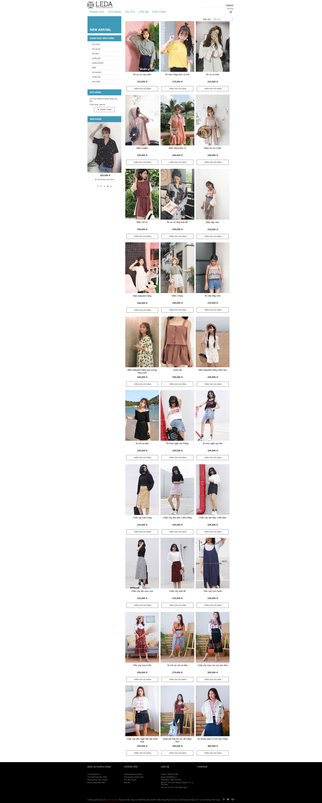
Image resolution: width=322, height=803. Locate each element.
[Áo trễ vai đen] (142, 415)
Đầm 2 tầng (177, 296)
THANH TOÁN (105, 110)
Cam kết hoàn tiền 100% (97, 777)
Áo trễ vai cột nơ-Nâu (177, 665)
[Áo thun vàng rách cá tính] (177, 46)
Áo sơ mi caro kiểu (142, 74)
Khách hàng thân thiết (96, 782)
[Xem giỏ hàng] (231, 12)
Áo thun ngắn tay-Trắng (177, 443)
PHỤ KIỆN (96, 82)
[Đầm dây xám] (213, 194)
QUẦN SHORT (98, 63)
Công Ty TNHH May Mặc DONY (143, 800)
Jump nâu (177, 370)
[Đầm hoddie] (142, 119)
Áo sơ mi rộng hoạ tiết (177, 222)
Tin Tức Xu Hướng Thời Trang (208, 800)
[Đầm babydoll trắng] (142, 267)
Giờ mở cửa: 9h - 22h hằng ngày (174, 787)
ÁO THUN (96, 44)
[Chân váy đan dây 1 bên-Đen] (213, 489)
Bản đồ (127, 782)
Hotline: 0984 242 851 (169, 774)
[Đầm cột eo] (142, 194)
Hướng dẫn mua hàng (133, 774)
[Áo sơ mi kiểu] (213, 46)
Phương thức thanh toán (134, 777)
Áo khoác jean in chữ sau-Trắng (213, 739)
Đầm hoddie (142, 148)
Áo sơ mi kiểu (212, 74)
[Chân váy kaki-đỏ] (177, 563)
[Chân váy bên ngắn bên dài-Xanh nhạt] (142, 710)
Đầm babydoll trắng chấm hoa (213, 370)
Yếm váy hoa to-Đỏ (142, 665)
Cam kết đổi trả (93, 774)
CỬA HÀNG (114, 11)
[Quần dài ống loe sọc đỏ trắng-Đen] (177, 710)
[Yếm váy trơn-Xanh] (213, 563)
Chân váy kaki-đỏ (177, 591)
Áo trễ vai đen (142, 443)
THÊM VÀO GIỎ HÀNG (142, 89)
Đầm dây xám (212, 222)
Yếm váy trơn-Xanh (212, 591)
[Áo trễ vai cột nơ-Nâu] (177, 637)
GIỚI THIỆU (159, 11)
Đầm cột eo (142, 222)
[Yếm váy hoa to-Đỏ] (142, 637)
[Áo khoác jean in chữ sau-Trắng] (213, 710)
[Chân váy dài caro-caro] (142, 563)
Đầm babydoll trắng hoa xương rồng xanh (142, 371)
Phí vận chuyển (130, 780)
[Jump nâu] (177, 341)
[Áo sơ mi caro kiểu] (142, 46)
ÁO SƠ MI (96, 49)
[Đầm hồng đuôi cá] (177, 119)
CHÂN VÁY (96, 77)
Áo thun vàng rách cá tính (177, 74)
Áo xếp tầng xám (212, 296)
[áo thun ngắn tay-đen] (213, 415)
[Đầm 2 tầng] (177, 267)
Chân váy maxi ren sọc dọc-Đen (212, 665)
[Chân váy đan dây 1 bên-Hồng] (177, 489)
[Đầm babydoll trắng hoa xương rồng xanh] (142, 341)
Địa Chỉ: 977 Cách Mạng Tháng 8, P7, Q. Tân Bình (177, 783)
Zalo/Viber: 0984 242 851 (171, 780)
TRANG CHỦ (96, 11)
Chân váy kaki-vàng (142, 517)
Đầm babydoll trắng (142, 296)
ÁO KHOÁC (96, 72)
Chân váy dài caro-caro (142, 591)
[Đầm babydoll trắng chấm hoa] (213, 341)
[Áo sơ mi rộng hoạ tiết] (177, 194)
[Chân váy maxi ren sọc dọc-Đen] (213, 637)
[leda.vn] (100, 5)
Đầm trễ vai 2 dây (212, 148)
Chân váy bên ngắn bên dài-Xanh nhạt (142, 740)
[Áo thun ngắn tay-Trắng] (177, 415)
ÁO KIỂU (95, 54)
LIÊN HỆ (144, 11)
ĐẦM (94, 68)
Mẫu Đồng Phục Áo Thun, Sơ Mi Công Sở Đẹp (175, 800)
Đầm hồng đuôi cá (177, 148)
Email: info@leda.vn (169, 777)
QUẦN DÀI (96, 58)
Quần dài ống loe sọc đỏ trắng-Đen (177, 740)
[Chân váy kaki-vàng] (142, 489)
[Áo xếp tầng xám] (213, 267)
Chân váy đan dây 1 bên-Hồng (177, 517)
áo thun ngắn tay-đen (213, 443)
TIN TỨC (130, 11)
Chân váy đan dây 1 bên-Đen (212, 517)
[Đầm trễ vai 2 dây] (213, 119)
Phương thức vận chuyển (97, 780)
